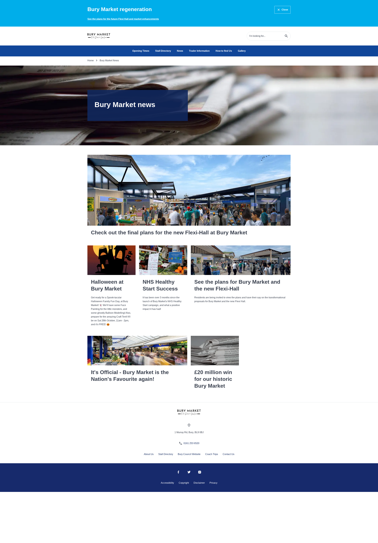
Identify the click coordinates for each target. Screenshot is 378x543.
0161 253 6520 (191, 443)
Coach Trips (211, 454)
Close (285, 9)
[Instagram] (199, 473)
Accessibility (167, 483)
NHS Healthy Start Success (160, 285)
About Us (149, 454)
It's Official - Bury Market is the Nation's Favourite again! (130, 375)
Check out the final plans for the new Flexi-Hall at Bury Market (169, 232)
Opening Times (140, 51)
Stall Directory (163, 51)
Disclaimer (199, 483)
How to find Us (224, 51)
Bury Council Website (189, 454)
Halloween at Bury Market (107, 285)
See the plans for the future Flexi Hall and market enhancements (123, 19)
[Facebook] (178, 473)
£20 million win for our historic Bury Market (213, 379)
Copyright (184, 483)
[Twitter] (189, 473)
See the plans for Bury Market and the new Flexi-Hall (237, 285)
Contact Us (228, 454)
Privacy (213, 483)
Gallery (242, 51)
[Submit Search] (286, 36)
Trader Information (199, 51)
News (180, 51)
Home (90, 60)
